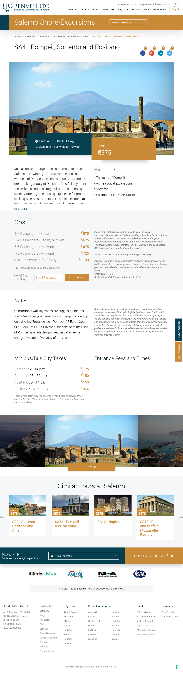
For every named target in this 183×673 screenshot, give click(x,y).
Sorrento (68, 638)
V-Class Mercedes (146, 621)
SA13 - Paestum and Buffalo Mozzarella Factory (152, 528)
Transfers (70, 9)
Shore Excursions (99, 9)
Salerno (115, 625)
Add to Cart (77, 277)
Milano (67, 621)
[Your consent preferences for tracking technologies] (176, 666)
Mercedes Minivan (146, 630)
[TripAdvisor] (43, 574)
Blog (120, 9)
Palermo (116, 616)
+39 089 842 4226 (127, 4)
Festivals (44, 646)
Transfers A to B (169, 616)
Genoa (91, 625)
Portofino (68, 630)
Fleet (112, 9)
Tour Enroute (167, 612)
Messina (92, 638)
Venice (67, 643)
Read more (22, 209)
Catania (92, 616)
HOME (18, 36)
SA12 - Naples (108, 521)
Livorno (92, 634)
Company (129, 9)
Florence (68, 616)
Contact (147, 9)
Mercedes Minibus (146, 634)
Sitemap (43, 642)
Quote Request (160, 9)
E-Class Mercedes (146, 612)
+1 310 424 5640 (11, 620)
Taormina (116, 634)
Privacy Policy (46, 651)
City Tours (84, 9)
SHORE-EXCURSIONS (37, 36)
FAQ (138, 9)
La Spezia (93, 630)
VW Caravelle (143, 625)
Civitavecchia (95, 621)
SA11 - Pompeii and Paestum (67, 523)
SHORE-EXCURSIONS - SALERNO (71, 36)
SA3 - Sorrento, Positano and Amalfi (24, 526)
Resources (45, 619)
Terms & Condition (48, 637)
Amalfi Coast (70, 612)
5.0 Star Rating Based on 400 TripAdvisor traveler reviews (91, 588)
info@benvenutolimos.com (152, 4)
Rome (67, 634)
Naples (67, 625)
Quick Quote (178, 329)
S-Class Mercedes (146, 616)
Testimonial (45, 606)
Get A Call (178, 351)
